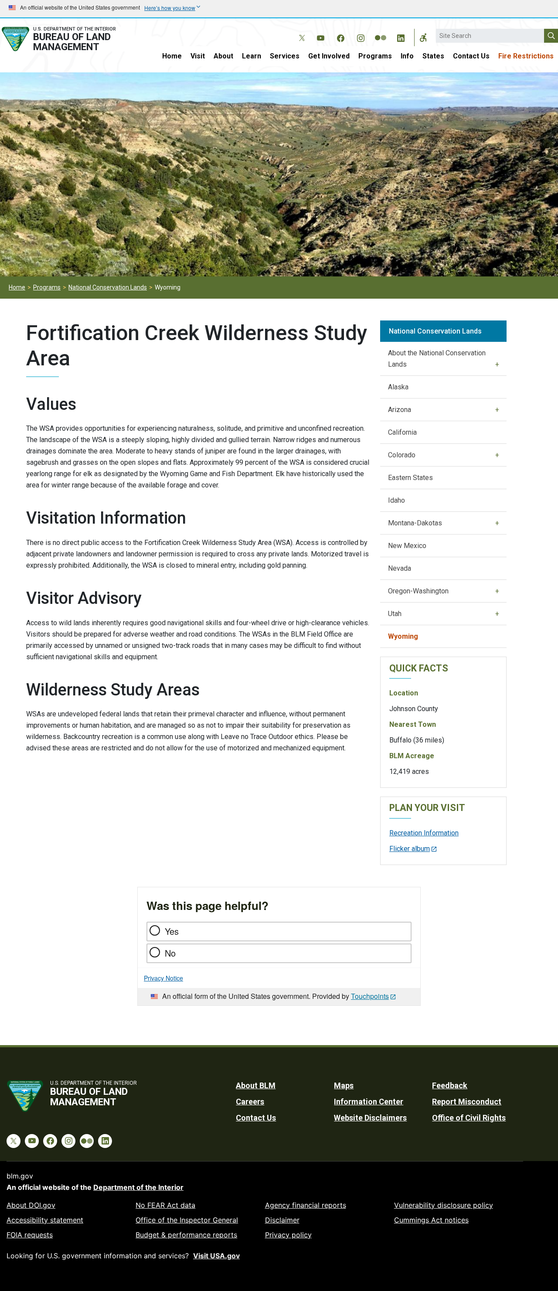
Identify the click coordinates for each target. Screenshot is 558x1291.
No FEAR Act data (165, 1205)
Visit (198, 56)
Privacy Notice (163, 978)
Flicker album (409, 849)
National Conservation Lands (107, 287)
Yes (172, 931)
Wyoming (403, 636)
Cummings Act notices (431, 1220)
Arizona (399, 409)
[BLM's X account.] (300, 31)
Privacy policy (288, 1234)
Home (172, 56)
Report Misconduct (466, 1101)
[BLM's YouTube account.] (320, 37)
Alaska (398, 387)
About (223, 56)
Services (284, 56)
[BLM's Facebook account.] (340, 37)
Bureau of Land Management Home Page (67, 39)
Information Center (368, 1101)
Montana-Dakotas (415, 523)
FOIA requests (30, 1234)
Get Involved (329, 56)
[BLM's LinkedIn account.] (401, 37)
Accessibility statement (45, 1220)
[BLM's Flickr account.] (381, 31)
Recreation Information (424, 833)
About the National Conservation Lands (437, 358)
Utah (394, 614)
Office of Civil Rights (469, 1117)
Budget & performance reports (186, 1234)
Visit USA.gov (216, 1255)
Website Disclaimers (370, 1117)
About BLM (256, 1085)
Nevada (399, 568)
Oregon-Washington (418, 591)
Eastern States (410, 477)
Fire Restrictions (526, 56)
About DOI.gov (31, 1205)
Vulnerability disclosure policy (443, 1205)
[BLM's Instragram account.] (360, 37)
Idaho (396, 500)
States (433, 56)
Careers (250, 1101)
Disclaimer (282, 1220)
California (402, 432)
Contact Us (471, 56)
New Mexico (407, 546)
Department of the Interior (138, 1187)
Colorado (401, 455)
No (170, 953)
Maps (344, 1085)
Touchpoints (370, 996)
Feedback (449, 1085)
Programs (375, 56)
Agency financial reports (305, 1205)
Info (407, 56)
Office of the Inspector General (187, 1220)
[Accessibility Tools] (423, 37)
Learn (251, 56)
